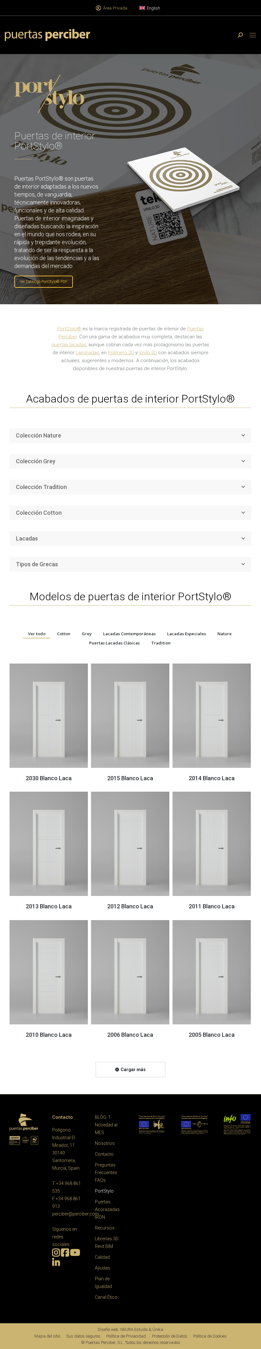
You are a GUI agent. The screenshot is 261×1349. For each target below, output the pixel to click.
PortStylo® (69, 329)
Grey (87, 634)
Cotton (63, 634)
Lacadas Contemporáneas (129, 634)
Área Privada (115, 8)
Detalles (49, 716)
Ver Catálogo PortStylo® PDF (43, 281)
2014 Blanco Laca (212, 778)
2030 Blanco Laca (49, 778)
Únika (157, 1329)
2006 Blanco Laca (130, 1034)
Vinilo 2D (148, 352)
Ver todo (37, 634)
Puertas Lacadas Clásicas (114, 643)
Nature (224, 634)
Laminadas (87, 352)
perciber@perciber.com (75, 1213)
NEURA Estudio (134, 1329)
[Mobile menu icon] (252, 35)
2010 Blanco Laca (49, 1034)
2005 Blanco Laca (212, 1034)
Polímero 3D (121, 352)
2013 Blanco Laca (49, 906)
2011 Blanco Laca (212, 906)
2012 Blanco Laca (130, 906)
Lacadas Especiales (186, 634)
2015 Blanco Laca (130, 778)
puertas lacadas (69, 345)
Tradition (161, 643)
